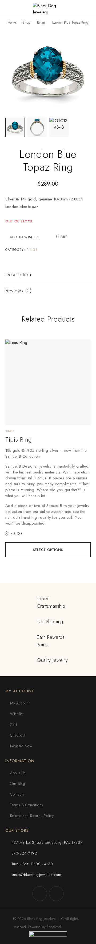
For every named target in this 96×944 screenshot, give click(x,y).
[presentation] (48, 486)
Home (12, 22)
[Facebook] (39, 893)
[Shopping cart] (88, 8)
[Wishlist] (12, 346)
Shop (26, 22)
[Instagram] (56, 893)
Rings (41, 22)
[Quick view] (12, 354)
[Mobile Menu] (10, 8)
